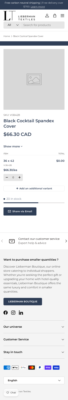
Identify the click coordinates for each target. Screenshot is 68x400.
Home (6, 36)
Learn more (38, 6)
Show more (11, 146)
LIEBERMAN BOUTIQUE (22, 301)
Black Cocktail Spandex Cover (28, 36)
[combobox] (34, 25)
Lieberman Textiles (21, 391)
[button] (55, 15)
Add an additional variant (34, 188)
